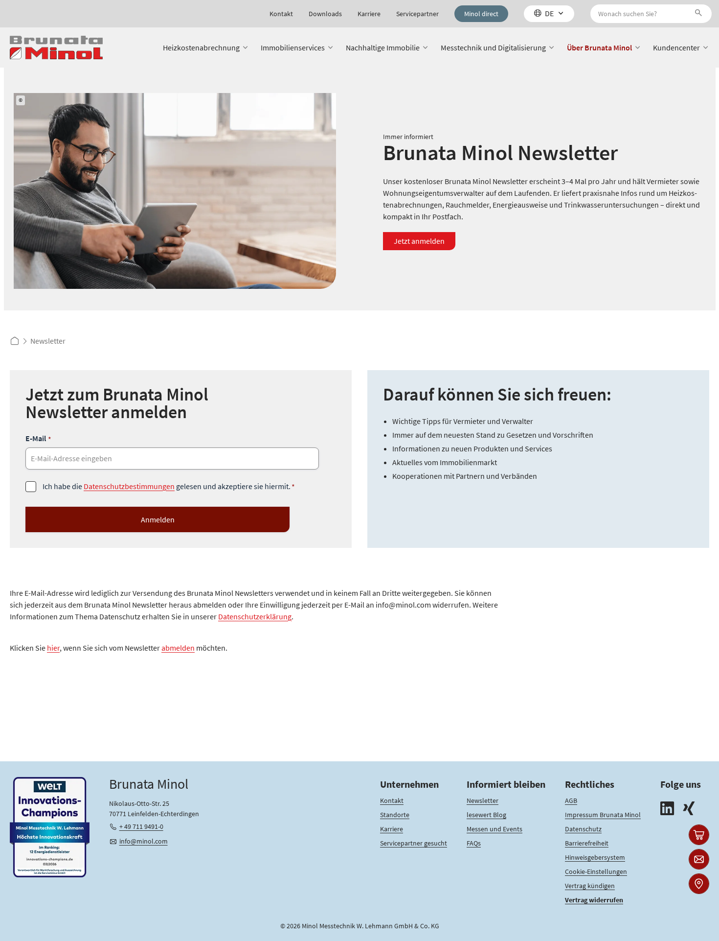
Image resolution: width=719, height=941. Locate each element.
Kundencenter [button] (676, 47)
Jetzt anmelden (419, 241)
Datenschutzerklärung (255, 616)
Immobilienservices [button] (293, 47)
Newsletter (482, 800)
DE (549, 13)
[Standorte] (699, 883)
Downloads (325, 13)
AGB (571, 800)
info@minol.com (143, 841)
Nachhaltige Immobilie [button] (383, 47)
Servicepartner (417, 13)
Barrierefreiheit (586, 843)
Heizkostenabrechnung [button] (201, 47)
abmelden (178, 648)
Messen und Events (494, 828)
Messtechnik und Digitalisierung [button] (493, 47)
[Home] (56, 48)
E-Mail (38, 438)
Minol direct (481, 13)
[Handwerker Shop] (699, 834)
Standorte (394, 814)
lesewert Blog (486, 814)
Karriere (369, 13)
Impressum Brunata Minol (603, 814)
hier (53, 648)
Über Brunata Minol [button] (599, 47)
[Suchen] (700, 14)
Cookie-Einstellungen (596, 871)
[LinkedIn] (667, 809)
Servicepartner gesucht (413, 843)
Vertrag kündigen (590, 885)
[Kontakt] (699, 859)
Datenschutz (583, 828)
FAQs (474, 843)
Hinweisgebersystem (595, 857)
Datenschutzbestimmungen (129, 486)
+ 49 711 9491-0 (141, 826)
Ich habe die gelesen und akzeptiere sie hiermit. (169, 486)
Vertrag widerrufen (594, 899)
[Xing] (689, 809)
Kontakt (281, 13)
